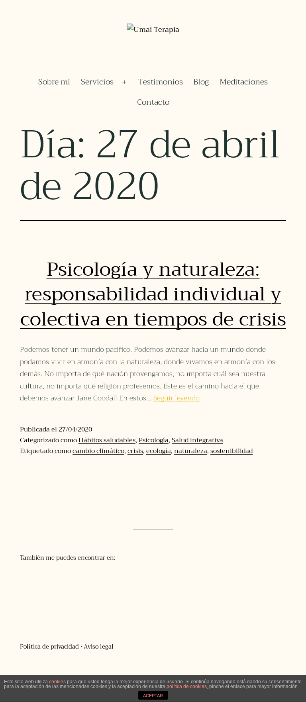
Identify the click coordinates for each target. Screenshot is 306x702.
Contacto (153, 102)
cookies (57, 681)
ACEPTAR (153, 695)
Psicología (154, 440)
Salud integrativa (197, 440)
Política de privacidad (49, 647)
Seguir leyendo (176, 398)
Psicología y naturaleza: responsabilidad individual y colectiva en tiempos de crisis (153, 294)
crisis (135, 451)
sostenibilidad (231, 451)
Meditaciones (244, 82)
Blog (201, 82)
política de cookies (187, 686)
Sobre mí (54, 82)
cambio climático (98, 451)
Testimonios (160, 82)
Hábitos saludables (106, 440)
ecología (158, 451)
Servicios (97, 82)
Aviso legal (99, 647)
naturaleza (190, 451)
